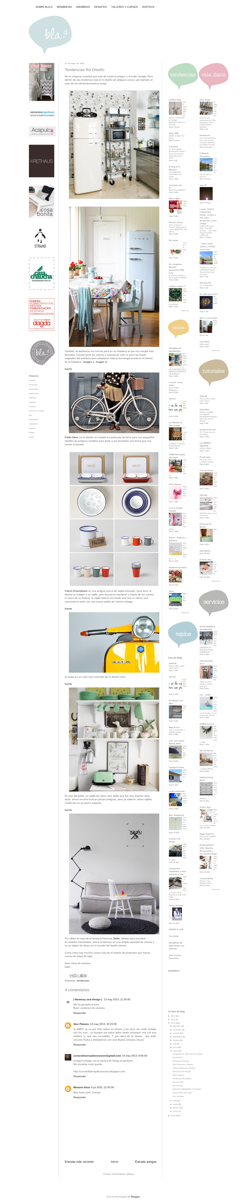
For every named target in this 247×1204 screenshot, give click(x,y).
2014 (173, 1020)
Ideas (31, 437)
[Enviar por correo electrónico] (71, 975)
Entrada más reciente (79, 1161)
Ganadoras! (177, 1057)
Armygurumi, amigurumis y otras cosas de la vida (177, 871)
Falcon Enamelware (76, 590)
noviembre (177, 1030)
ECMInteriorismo (207, 724)
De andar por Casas (208, 294)
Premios (32, 406)
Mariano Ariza (81, 1087)
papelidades (205, 551)
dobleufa (172, 663)
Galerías (32, 398)
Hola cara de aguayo (185, 491)
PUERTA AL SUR (176, 929)
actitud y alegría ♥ (177, 286)
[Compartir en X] (78, 975)
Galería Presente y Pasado (184, 1068)
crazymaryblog (206, 878)
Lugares (32, 428)
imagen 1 (89, 361)
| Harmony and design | (88, 999)
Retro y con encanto (208, 318)
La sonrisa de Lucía (215, 567)
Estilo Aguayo (175, 484)
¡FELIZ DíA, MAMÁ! (208, 836)
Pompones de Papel (178, 567)
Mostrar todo (185, 311)
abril (175, 1101)
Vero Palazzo (81, 1024)
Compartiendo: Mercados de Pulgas (188, 1054)
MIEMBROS (83, 6)
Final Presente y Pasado (183, 1064)
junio (175, 1047)
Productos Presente (181, 1061)
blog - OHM (173, 133)
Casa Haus (204, 342)
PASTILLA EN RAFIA (185, 751)
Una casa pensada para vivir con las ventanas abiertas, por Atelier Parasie (208, 141)
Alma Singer (205, 100)
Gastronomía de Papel (182, 1093)
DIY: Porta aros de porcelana (207, 433)
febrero (176, 1108)
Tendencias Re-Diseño (182, 1079)
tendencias (83, 980)
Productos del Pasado (182, 1071)
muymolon (173, 147)
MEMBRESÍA (64, 6)
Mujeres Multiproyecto (185, 798)
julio (175, 1044)
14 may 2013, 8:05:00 (134, 1055)
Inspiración (33, 424)
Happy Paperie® (207, 834)
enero (175, 1111)
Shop (171, 591)
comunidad (33, 389)
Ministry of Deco (176, 222)
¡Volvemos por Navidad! (185, 823)
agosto (176, 1040)
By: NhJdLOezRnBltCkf (177, 189)
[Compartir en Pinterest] (85, 975)
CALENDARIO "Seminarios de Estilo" (175, 174)
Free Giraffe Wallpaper (174, 389)
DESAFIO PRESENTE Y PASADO (187, 1089)
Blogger (135, 1196)
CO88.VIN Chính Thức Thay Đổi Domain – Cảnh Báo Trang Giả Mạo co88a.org (208, 230)
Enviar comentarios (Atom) (118, 1174)
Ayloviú (172, 399)
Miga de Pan (174, 727)
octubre (176, 1033)
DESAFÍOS (100, 6)
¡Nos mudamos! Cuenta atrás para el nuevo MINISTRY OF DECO (177, 228)
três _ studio (205, 695)
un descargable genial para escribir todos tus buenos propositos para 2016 (177, 153)
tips (30, 415)
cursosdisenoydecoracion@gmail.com (97, 1055)
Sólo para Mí (205, 283)
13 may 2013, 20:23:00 (103, 1024)
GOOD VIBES (205, 448)
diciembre (177, 1026)
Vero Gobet (174, 936)
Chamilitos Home (176, 767)
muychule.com (175, 185)
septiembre (178, 1037)
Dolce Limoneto (176, 906)
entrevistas (33, 419)
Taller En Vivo (185, 203)
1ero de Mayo (178, 1096)
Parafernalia (205, 457)
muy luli (203, 185)
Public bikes (71, 437)
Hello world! (204, 344)
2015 (173, 1016)
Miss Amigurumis (176, 815)
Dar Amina (173, 240)
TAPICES (184, 708)
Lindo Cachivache (177, 791)
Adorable (204, 495)
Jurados (32, 402)
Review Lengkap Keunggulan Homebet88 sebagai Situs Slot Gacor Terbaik (208, 416)
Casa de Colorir (206, 470)
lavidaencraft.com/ (208, 430)
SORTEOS (148, 6)
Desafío (32, 380)
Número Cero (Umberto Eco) (206, 882)
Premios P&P (178, 1082)
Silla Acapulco (178, 1075)
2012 (173, 1116)
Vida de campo (185, 773)
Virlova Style (205, 807)
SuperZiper (204, 409)
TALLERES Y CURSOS (124, 6)
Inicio (114, 1161)
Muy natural (215, 322)
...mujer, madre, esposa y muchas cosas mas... (207, 246)
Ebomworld (205, 135)
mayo (175, 1051)
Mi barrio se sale (215, 300)
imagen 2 (101, 361)
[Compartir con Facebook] (82, 975)
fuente (68, 368)
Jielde (116, 938)
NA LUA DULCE (206, 751)
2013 (173, 1023)
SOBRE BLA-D (44, 6)
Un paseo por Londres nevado (206, 461)
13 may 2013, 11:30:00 (117, 999)
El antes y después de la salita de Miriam (177, 276)
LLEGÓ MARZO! (185, 405)
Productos (33, 385)
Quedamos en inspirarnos (215, 863)
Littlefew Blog (175, 100)
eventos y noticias (36, 411)
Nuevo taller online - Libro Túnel (177, 667)
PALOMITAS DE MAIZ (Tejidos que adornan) (176, 946)
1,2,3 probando (206, 285)
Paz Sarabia (178, 1086)
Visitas (31, 432)
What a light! (174, 199)
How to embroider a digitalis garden (177, 731)
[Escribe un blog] (75, 975)
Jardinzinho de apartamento (215, 479)
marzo (176, 1104)
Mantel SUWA (184, 597)
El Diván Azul (205, 560)
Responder (79, 1013)
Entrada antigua (145, 1161)
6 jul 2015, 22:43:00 (102, 1087)
